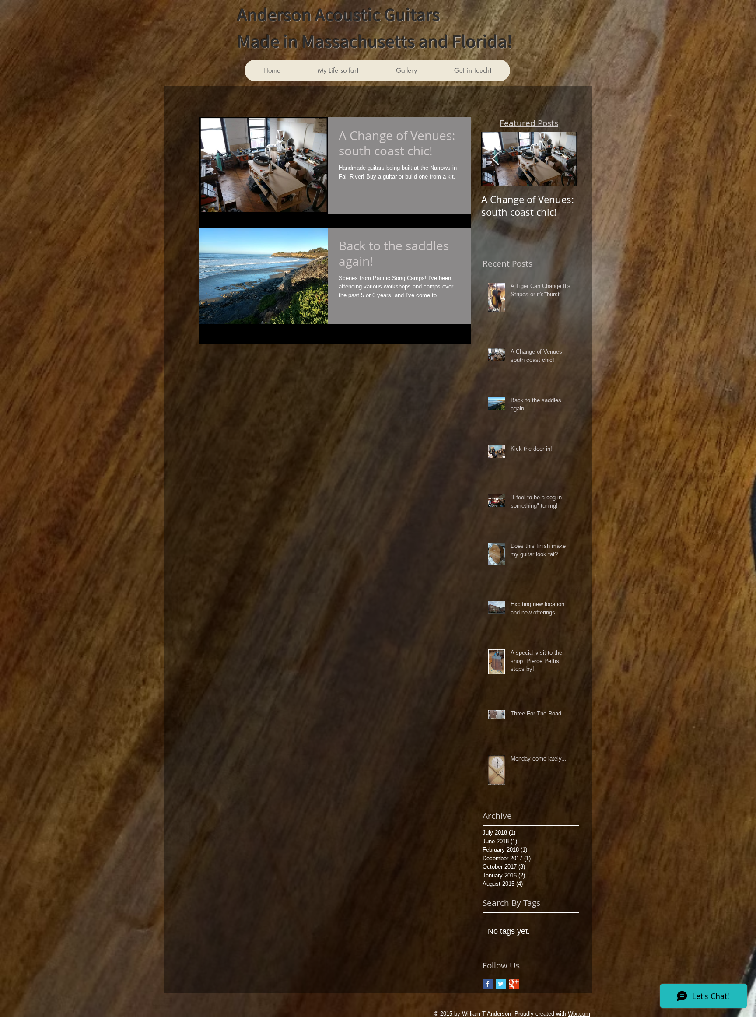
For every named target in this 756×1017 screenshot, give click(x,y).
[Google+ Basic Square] (514, 984)
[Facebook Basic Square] (488, 984)
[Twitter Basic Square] (501, 984)
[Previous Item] (495, 159)
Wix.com (579, 1013)
